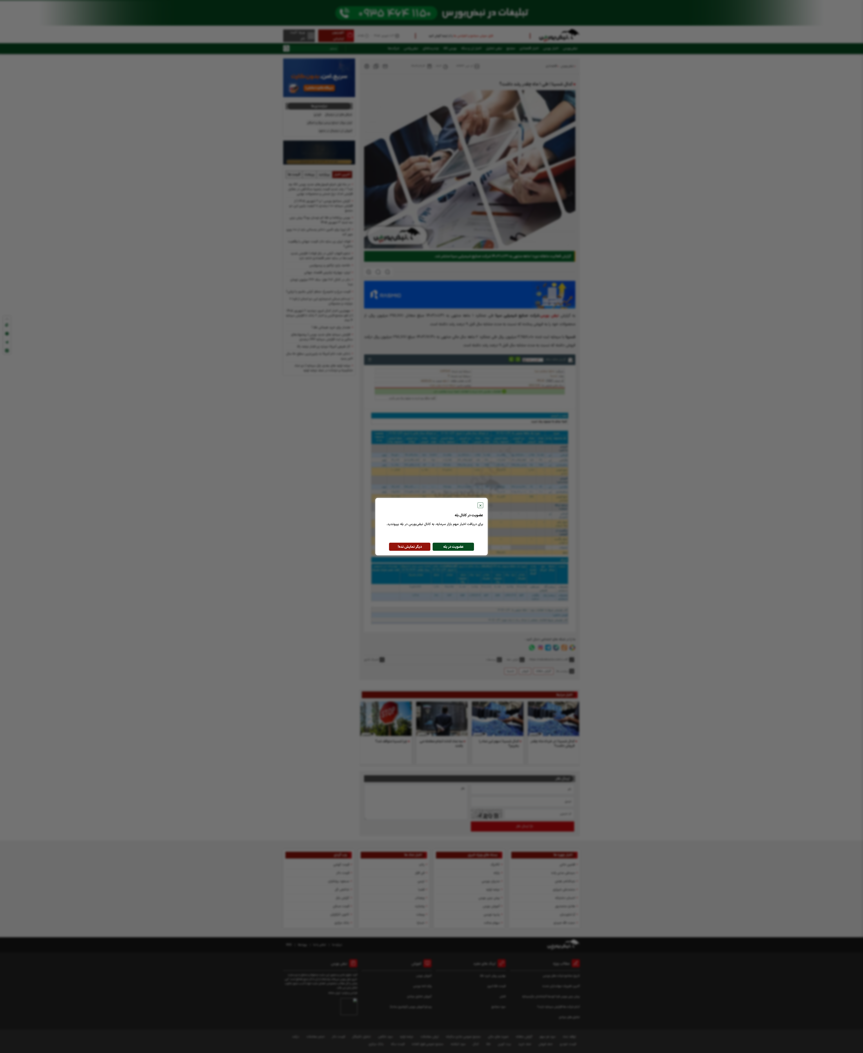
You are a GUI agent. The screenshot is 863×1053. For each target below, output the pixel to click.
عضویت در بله (453, 546)
